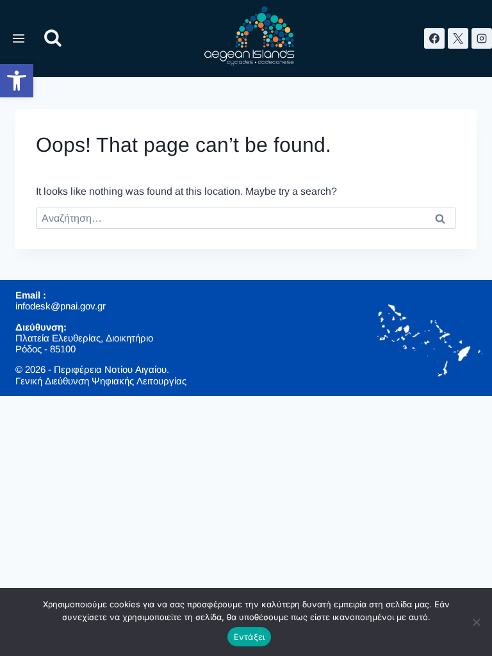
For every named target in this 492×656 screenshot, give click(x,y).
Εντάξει (249, 637)
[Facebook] (434, 38)
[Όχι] (476, 622)
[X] (458, 38)
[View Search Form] (53, 39)
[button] (16, 80)
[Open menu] (18, 38)
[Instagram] (482, 38)
